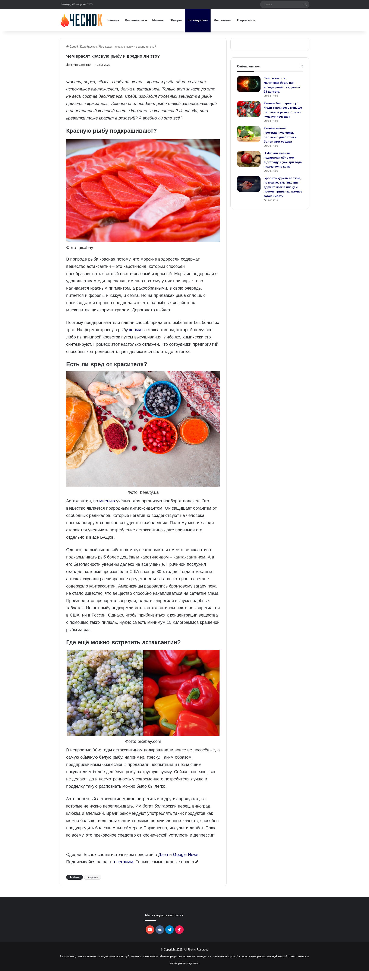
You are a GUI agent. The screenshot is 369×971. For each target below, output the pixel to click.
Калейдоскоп (198, 20)
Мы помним (222, 20)
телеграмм (122, 861)
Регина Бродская (80, 64)
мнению (107, 501)
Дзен (163, 854)
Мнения (158, 20)
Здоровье (92, 877)
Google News (185, 854)
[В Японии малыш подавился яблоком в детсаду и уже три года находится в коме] (249, 159)
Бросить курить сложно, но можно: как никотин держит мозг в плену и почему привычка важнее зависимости (283, 187)
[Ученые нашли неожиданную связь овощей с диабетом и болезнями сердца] (249, 134)
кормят (136, 329)
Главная (113, 20)
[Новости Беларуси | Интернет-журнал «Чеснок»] (82, 20)
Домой (73, 46)
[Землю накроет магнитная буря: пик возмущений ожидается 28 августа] (249, 84)
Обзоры (176, 20)
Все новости (134, 20)
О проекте (244, 20)
